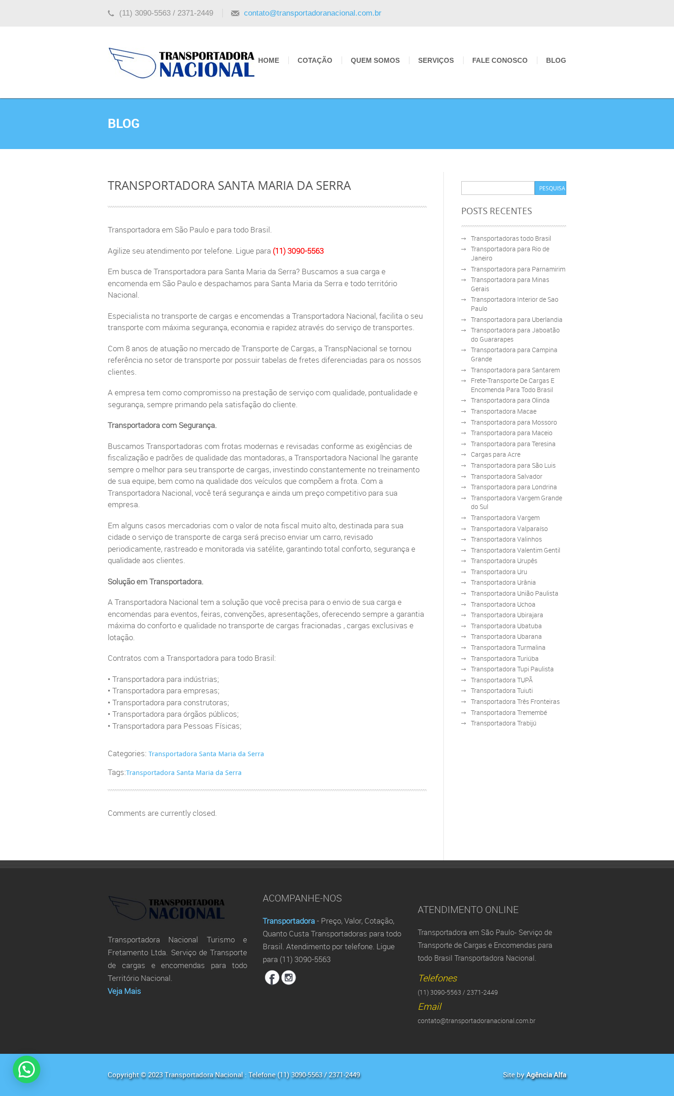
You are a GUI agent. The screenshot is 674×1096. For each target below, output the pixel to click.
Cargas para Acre (495, 454)
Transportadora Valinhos (506, 539)
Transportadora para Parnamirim (518, 269)
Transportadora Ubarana (506, 636)
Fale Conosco (500, 60)
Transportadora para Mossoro (514, 422)
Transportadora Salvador (506, 476)
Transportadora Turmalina (508, 647)
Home (268, 60)
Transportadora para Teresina (513, 443)
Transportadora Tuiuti (502, 690)
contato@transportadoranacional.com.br (312, 13)
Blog (556, 60)
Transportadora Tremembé (509, 712)
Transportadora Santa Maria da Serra (206, 753)
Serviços (436, 60)
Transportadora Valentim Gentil (515, 550)
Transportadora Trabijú (503, 723)
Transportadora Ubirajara (507, 614)
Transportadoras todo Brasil (511, 238)
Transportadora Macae (503, 411)
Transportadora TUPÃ (502, 679)
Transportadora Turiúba (505, 658)
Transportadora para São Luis (513, 465)
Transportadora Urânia (503, 582)
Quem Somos (375, 60)
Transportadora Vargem (505, 517)
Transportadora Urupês (504, 560)
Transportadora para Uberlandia (517, 319)
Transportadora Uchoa (503, 604)
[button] (26, 1069)
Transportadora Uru (499, 571)
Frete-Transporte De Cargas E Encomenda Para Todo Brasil (512, 385)
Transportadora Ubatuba (506, 625)
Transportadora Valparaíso (509, 528)
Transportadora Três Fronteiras (515, 701)
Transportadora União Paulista (514, 593)
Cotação (315, 60)
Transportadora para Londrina (514, 486)
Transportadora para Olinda (510, 400)
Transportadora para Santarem (515, 369)
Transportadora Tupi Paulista (512, 668)
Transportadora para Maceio (511, 432)
